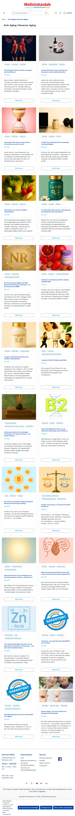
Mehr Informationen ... (7, 813)
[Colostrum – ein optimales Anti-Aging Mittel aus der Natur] (56, 619)
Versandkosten (40, 789)
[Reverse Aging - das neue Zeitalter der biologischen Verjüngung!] (56, 689)
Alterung (51, 204)
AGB (22, 758)
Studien (59, 136)
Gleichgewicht (62, 499)
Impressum (43, 766)
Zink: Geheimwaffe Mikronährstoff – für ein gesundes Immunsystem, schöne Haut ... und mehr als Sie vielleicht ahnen (19, 646)
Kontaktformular (7, 778)
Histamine (62, 64)
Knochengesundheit (10, 569)
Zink (16, 635)
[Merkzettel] (56, 13)
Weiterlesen (19, 100)
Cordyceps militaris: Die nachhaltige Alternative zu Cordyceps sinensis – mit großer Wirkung (17, 434)
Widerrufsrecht (44, 763)
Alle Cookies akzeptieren (63, 808)
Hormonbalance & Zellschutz (50, 496)
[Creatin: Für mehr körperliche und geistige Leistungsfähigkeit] (56, 120)
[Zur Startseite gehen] (37, 5)
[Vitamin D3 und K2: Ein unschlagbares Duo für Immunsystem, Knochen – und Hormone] (19, 550)
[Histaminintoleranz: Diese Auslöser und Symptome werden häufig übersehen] (56, 48)
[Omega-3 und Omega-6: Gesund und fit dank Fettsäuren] (56, 479)
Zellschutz (15, 136)
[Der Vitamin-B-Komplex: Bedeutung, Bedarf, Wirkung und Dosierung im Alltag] (19, 479)
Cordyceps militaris (10, 423)
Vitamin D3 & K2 (16, 566)
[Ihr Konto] (60, 13)
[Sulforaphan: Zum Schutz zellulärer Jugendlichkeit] (19, 188)
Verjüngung (60, 635)
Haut (6, 496)
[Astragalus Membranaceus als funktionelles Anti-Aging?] (19, 689)
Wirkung (7, 64)
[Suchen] (46, 13)
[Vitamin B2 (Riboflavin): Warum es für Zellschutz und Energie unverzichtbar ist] (56, 407)
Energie (58, 204)
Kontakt (42, 760)
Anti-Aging (15, 64)
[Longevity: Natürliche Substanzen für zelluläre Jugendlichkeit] (19, 335)
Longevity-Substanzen (62, 274)
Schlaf (44, 351)
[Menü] (4, 13)
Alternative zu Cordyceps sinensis (14, 426)
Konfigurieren (46, 808)
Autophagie (15, 351)
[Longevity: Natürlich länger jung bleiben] (56, 335)
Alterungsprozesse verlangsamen (51, 354)
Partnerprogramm (45, 758)
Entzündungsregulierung (48, 499)
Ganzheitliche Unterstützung (13, 638)
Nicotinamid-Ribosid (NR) (12, 277)
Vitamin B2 (59, 423)
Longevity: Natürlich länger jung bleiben (54, 360)
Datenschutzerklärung (28, 760)
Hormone (7, 566)
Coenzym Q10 (61, 566)
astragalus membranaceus (12, 708)
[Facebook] (60, 755)
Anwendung (15, 274)
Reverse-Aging (54, 705)
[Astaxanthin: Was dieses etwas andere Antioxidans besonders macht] (19, 120)
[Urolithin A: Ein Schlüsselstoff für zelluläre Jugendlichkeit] (56, 258)
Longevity (22, 64)
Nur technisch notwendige (28, 808)
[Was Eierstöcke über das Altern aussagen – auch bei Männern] (19, 48)
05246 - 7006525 (9, 764)
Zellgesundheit (25, 351)
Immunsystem (9, 635)
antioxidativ (29, 426)
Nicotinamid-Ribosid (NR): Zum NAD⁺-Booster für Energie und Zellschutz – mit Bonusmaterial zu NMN (17, 284)
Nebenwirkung (53, 64)
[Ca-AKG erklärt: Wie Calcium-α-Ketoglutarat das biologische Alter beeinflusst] (56, 188)
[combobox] (28, 13)
